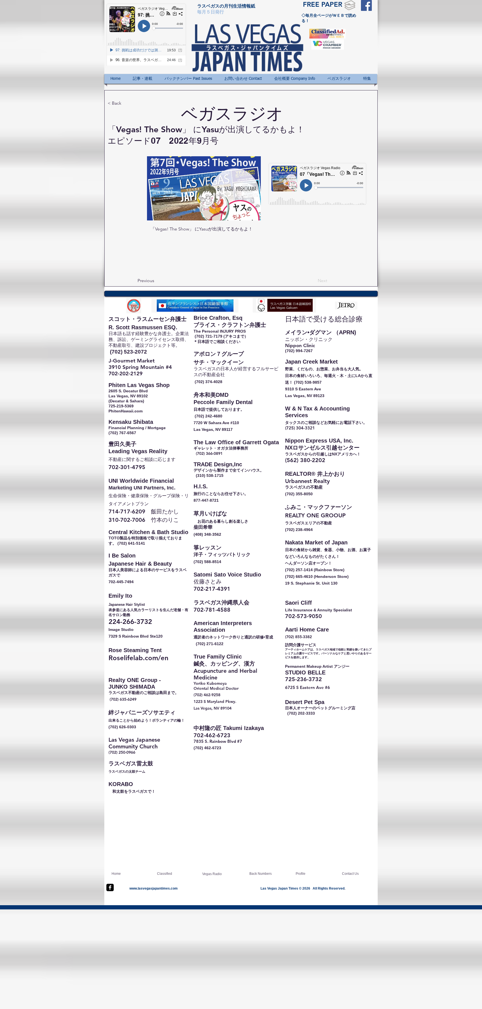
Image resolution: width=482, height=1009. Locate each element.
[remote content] (317, 184)
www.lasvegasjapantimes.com (153, 888)
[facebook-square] (110, 887)
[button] (142, 79)
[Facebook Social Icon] (366, 5)
